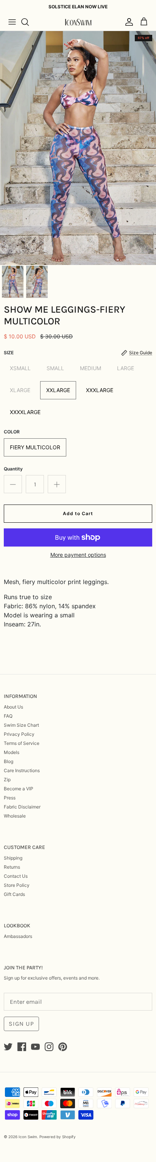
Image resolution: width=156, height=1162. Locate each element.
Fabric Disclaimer (22, 807)
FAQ (8, 716)
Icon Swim (28, 1136)
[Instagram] (49, 1046)
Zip (7, 779)
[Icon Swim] (78, 22)
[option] (78, 148)
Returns (12, 867)
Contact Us (16, 876)
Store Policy (17, 885)
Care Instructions (22, 770)
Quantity (13, 469)
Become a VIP (18, 788)
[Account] (127, 22)
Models (11, 752)
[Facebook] (21, 1046)
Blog (8, 761)
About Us (13, 707)
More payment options (78, 555)
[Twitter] (8, 1046)
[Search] (28, 22)
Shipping (13, 858)
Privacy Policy (19, 734)
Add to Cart (78, 513)
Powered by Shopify (57, 1136)
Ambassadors (18, 936)
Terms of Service (21, 743)
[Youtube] (35, 1046)
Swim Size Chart (21, 725)
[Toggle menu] (12, 22)
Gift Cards (14, 894)
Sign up (21, 1023)
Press (10, 798)
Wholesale (15, 816)
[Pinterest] (62, 1046)
